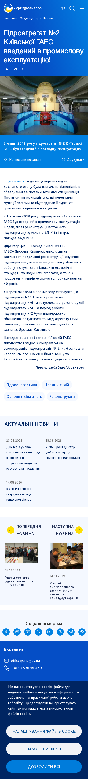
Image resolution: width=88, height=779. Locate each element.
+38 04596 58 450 (26, 668)
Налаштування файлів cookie (44, 731)
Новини (48, 18)
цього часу (15, 181)
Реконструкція (62, 396)
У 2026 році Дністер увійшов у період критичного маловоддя (63, 452)
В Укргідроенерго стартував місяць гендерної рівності (20, 494)
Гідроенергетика (21, 384)
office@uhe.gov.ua (25, 660)
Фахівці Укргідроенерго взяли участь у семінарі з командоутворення (64, 591)
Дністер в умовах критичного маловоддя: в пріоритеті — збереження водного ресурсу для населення (23, 457)
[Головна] (23, 6)
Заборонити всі (44, 748)
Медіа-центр (29, 18)
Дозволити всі (44, 766)
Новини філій (56, 384)
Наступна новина (63, 530)
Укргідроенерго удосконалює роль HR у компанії (20, 581)
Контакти (13, 650)
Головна (10, 18)
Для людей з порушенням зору (63, 8)
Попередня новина (27, 530)
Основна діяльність (24, 396)
